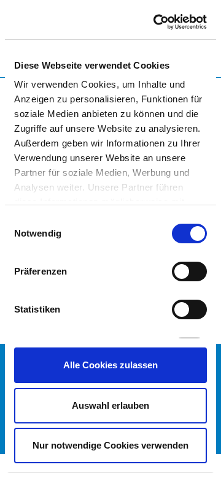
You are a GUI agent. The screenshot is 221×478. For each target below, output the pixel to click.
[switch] (189, 271)
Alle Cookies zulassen (110, 365)
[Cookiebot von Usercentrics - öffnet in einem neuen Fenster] (156, 22)
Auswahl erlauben (110, 405)
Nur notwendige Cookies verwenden (110, 445)
